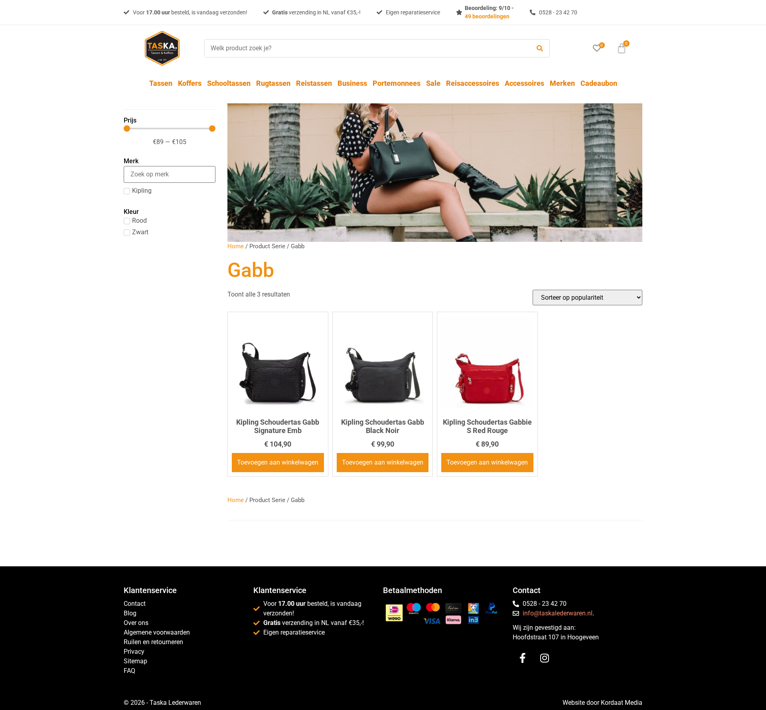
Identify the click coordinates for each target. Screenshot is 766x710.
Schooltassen (229, 83)
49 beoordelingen (487, 16)
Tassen (160, 83)
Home (235, 246)
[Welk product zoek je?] (365, 48)
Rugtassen (273, 83)
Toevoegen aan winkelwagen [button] (277, 462)
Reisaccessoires (472, 83)
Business (352, 83)
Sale (433, 83)
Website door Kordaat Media (602, 702)
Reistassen (314, 83)
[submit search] (539, 48)
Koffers (189, 83)
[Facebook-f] (523, 658)
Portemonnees (397, 83)
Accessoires (524, 83)
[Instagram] (545, 658)
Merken (562, 83)
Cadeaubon (598, 83)
